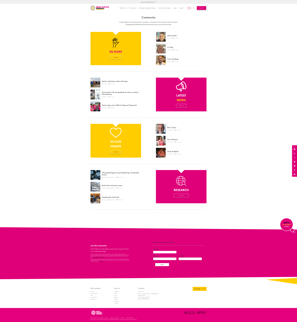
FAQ (91, 295)
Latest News (93, 299)
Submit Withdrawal (130, 317)
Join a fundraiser (94, 293)
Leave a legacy (93, 297)
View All (116, 57)
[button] (123, 8)
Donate (92, 291)
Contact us (106, 317)
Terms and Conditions (114, 317)
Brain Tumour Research (99, 317)
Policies (122, 317)
